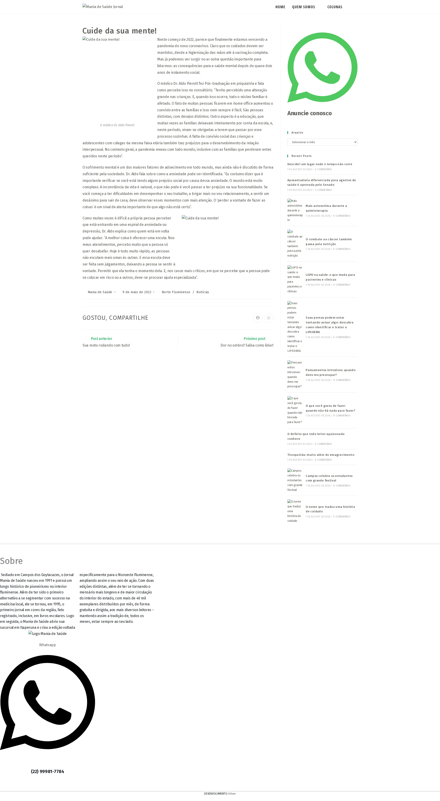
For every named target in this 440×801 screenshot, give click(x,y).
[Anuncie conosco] (322, 106)
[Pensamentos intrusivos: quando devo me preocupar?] (295, 374)
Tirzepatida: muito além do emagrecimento (320, 455)
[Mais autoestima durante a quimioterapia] (295, 210)
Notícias (202, 292)
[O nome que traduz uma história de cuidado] (295, 511)
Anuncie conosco (309, 113)
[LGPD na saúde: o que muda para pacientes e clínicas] (295, 279)
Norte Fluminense (176, 292)
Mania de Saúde (100, 292)
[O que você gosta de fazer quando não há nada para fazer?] (295, 410)
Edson (232, 793)
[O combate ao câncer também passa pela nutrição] (295, 244)
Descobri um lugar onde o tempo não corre (319, 164)
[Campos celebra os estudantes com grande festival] (295, 480)
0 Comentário (323, 169)
